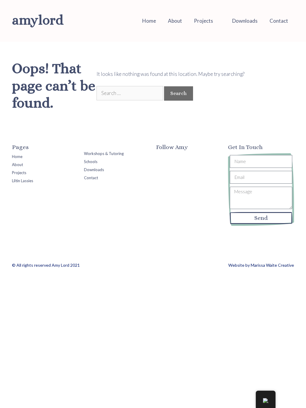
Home (149, 21)
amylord (37, 20)
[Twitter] (171, 157)
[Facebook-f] (160, 157)
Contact (279, 21)
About (175, 21)
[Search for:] (130, 93)
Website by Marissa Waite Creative (261, 265)
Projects (203, 21)
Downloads (245, 21)
